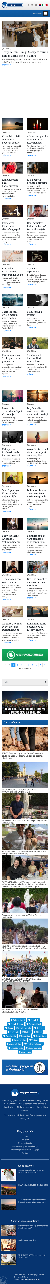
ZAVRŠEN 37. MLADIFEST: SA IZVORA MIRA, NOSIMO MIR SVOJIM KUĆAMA (21, 980)
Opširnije (5, 65)
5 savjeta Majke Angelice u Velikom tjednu (11, 538)
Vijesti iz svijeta (34, 1048)
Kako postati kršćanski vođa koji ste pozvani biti (11, 454)
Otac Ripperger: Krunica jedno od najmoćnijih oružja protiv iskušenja (11, 496)
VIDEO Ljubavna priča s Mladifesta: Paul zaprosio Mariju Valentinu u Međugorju (24, 852)
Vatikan (34, 1040)
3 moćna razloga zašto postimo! (11, 580)
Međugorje (14, 1032)
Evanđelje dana (17, 1024)
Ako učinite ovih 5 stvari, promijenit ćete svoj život (37, 452)
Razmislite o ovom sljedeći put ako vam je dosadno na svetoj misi (12, 414)
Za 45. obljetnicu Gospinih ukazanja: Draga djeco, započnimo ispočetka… (32, 1201)
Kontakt (25, 1153)
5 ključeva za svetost (34, 313)
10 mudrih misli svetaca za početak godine (11, 139)
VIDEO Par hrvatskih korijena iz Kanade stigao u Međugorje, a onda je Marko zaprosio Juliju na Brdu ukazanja (25, 948)
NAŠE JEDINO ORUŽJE (27, 1240)
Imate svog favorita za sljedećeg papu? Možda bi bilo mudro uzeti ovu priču (11, 230)
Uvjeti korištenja (25, 1143)
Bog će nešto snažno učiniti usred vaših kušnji (37, 411)
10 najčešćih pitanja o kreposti (37, 181)
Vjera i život (26, 1052)
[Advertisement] (25, 92)
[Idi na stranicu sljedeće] (41, 665)
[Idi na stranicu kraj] (44, 665)
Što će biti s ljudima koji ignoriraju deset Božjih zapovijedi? (33, 1227)
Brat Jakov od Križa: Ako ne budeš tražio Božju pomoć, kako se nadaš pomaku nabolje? (12, 276)
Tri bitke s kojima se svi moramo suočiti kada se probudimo (12, 628)
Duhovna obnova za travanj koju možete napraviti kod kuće (37, 495)
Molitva (27, 1032)
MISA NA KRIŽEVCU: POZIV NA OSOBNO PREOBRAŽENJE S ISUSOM (20, 1010)
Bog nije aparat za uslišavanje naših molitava (37, 582)
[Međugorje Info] (12, 4)
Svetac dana (41, 1036)
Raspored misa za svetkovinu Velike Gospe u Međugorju (22, 916)
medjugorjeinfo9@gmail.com (30, 1279)
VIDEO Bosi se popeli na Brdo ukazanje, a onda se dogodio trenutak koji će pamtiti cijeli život (22, 756)
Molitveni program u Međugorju (25, 1146)
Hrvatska (40, 1028)
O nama (25, 1136)
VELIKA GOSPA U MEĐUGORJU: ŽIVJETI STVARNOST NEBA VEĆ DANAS (19, 790)
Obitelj (39, 1032)
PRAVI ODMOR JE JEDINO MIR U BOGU (33, 1185)
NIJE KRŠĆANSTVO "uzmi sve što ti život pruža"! (31, 1256)
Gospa (10, 1028)
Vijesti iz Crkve (15, 1044)
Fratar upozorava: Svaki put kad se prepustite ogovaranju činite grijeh (12, 361)
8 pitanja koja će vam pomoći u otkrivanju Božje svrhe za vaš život (37, 540)
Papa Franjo (11, 1036)
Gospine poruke (24, 1028)
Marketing (25, 1139)
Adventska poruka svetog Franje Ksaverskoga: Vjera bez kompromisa (37, 142)
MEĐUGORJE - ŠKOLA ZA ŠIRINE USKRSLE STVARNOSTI (31, 1171)
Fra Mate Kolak (35, 1024)
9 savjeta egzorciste (33, 270)
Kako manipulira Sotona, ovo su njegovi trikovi (36, 626)
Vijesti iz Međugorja (34, 1044)
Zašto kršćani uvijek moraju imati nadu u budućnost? (10, 316)
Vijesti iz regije (17, 1048)
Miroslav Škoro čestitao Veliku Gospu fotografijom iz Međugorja (24, 821)
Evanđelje (35, 1020)
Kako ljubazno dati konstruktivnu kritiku (10, 184)
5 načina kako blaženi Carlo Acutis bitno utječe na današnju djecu (36, 361)
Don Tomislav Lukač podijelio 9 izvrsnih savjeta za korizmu (37, 227)
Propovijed (25, 1036)
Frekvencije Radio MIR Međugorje (25, 1149)
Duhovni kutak (19, 1020)
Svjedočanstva (20, 1040)
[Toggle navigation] (45, 13)
